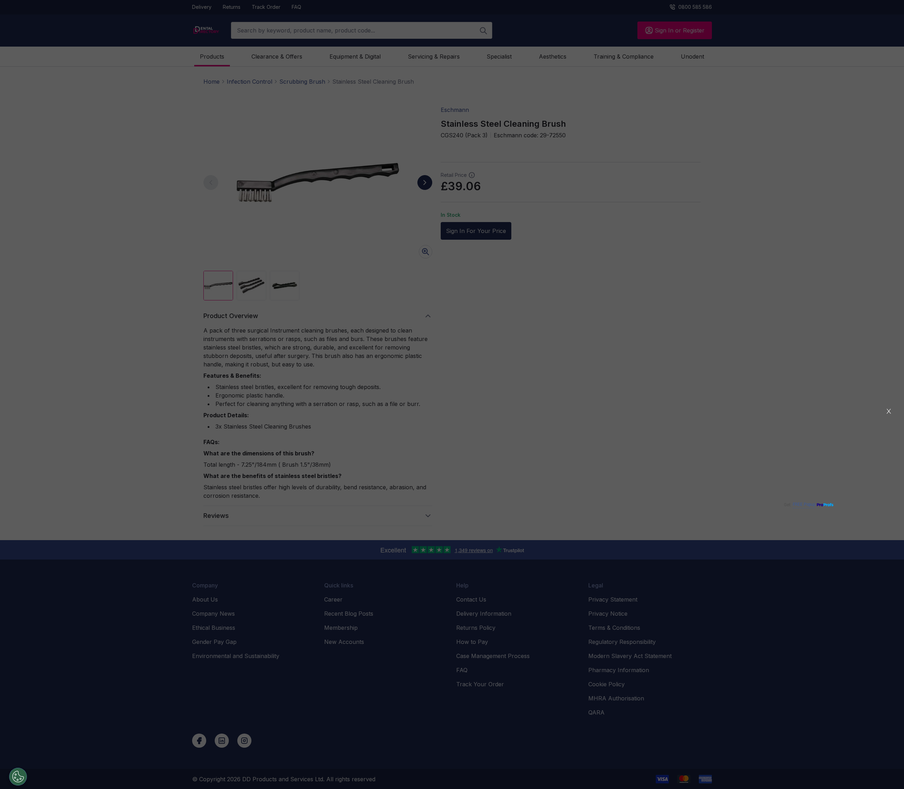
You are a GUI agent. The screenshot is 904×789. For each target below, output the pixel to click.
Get (799, 504)
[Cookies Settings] (18, 776)
